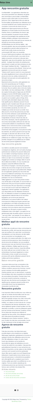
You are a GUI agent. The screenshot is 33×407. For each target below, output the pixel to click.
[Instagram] (18, 390)
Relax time (5, 2)
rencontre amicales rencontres (14, 373)
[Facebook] (15, 390)
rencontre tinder (10, 371)
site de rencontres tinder (12, 375)
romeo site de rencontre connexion (15, 377)
